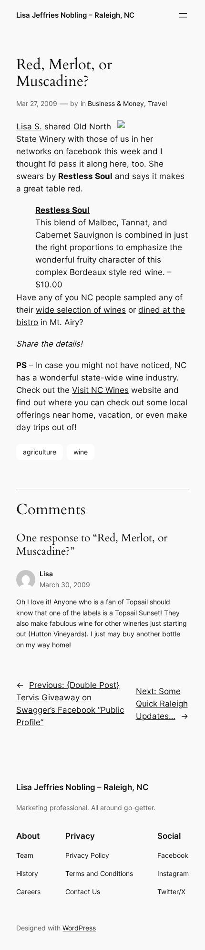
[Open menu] (183, 15)
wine (80, 452)
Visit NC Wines (100, 390)
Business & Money (116, 103)
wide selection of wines (81, 310)
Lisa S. (29, 126)
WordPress (79, 928)
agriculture (39, 452)
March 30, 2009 (65, 585)
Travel (157, 103)
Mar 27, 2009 (36, 103)
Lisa (46, 574)
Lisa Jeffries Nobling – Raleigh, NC (75, 15)
